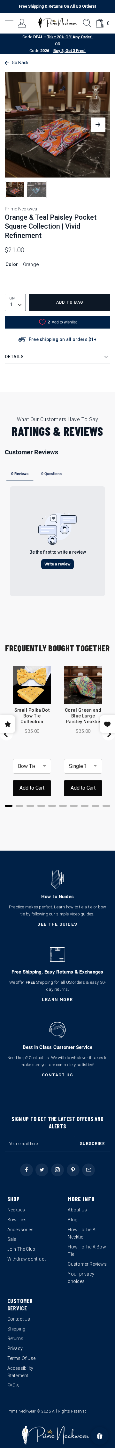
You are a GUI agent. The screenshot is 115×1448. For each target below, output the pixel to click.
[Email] (88, 1170)
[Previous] (6, 734)
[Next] (108, 734)
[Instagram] (57, 1170)
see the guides (57, 924)
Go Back (20, 62)
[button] (9, 23)
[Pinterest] (73, 1170)
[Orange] (10, 277)
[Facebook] (26, 1170)
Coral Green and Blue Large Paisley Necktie (83, 716)
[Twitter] (41, 1170)
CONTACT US (57, 1074)
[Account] (22, 23)
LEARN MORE (57, 999)
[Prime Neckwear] (58, 23)
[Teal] (22, 277)
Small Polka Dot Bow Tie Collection (32, 716)
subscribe (92, 1143)
